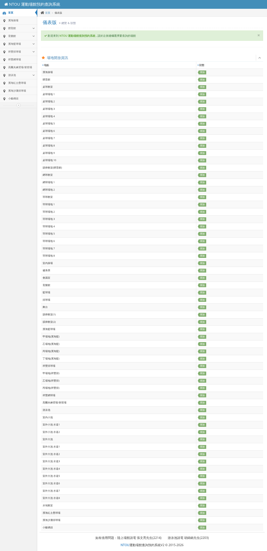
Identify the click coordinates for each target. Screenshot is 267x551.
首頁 (47, 12)
